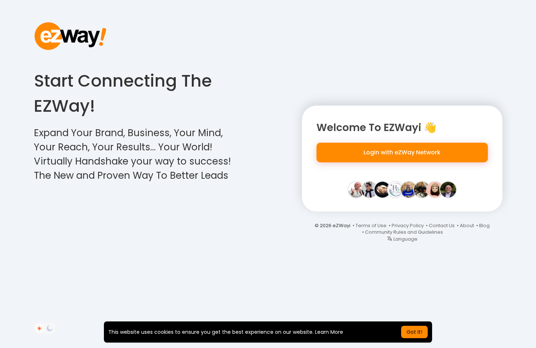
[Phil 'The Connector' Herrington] (409, 189)
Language (404, 239)
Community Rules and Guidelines (404, 232)
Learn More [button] (329, 332)
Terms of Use (371, 225)
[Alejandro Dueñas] (382, 189)
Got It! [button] (414, 332)
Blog (484, 225)
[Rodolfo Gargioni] (448, 189)
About (467, 225)
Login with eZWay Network (402, 152)
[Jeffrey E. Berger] (356, 189)
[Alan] (369, 189)
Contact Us (442, 225)
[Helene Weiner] (396, 189)
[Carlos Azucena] (422, 189)
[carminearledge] (435, 189)
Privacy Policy (408, 225)
